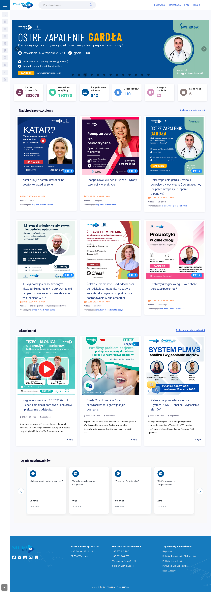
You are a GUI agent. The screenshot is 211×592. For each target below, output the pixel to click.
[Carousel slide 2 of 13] (79, 75)
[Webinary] (5, 29)
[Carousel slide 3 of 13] (85, 75)
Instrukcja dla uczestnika (175, 566)
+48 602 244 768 (120, 556)
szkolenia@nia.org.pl (123, 566)
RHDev (125, 587)
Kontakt (196, 5)
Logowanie (159, 5)
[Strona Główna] (5, 14)
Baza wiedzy (169, 570)
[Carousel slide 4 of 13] (92, 75)
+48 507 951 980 (120, 551)
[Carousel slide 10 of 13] (129, 75)
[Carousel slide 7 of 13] (111, 75)
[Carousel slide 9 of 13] (123, 75)
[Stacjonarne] (5, 43)
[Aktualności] (5, 57)
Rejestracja (175, 5)
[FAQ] (5, 64)
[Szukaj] (5, 21)
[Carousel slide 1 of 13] (73, 75)
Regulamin (167, 551)
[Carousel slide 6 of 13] (104, 75)
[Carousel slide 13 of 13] (148, 75)
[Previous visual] (17, 49)
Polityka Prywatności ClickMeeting (179, 556)
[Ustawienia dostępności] (4, 587)
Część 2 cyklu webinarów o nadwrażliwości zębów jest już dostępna (106, 405)
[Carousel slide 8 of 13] (117, 75)
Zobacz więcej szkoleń (192, 110)
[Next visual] (204, 49)
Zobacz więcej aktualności (190, 330)
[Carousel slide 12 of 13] (142, 75)
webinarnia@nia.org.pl (124, 561)
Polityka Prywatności (172, 561)
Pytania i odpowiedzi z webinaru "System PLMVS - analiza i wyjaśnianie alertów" (175, 405)
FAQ (186, 5)
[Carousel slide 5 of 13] (98, 75)
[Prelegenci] (5, 50)
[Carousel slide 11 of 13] (136, 75)
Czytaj (70, 439)
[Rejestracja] (5, 79)
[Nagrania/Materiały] (5, 36)
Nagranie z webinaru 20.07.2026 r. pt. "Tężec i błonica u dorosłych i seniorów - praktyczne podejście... (47, 405)
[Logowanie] (5, 72)
